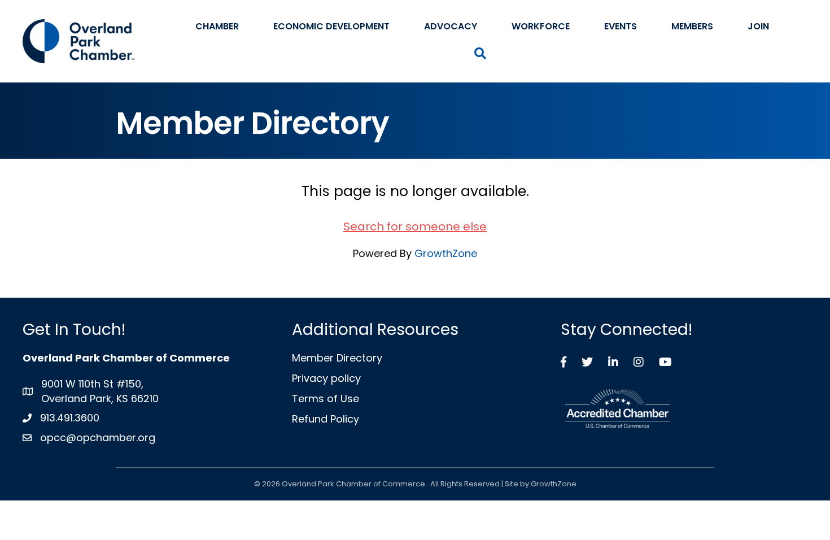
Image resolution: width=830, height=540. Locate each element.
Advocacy (450, 26)
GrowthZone (445, 253)
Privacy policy (326, 378)
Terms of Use (325, 398)
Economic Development (331, 26)
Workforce (541, 26)
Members (692, 26)
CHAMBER (217, 26)
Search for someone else (415, 226)
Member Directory (337, 358)
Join (758, 26)
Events (620, 26)
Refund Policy (325, 419)
